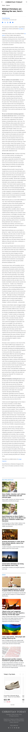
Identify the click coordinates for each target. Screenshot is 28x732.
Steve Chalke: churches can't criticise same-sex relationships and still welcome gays (14, 495)
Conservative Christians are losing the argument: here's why (13, 564)
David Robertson (6, 18)
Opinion (8, 5)
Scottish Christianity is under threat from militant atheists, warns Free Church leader (13, 543)
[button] (2, 2)
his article (21, 28)
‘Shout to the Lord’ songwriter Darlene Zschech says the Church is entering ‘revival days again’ (13, 613)
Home (3, 5)
